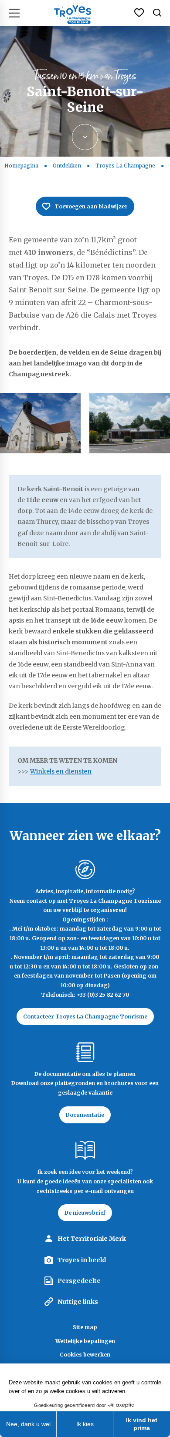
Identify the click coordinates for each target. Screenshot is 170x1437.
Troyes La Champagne (125, 165)
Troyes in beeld (82, 1260)
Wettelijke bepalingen (85, 1341)
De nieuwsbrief (85, 1212)
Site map (85, 1327)
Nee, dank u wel (28, 1423)
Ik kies (85, 1423)
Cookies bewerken (85, 1354)
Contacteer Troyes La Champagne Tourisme (85, 1016)
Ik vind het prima (141, 1424)
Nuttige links (78, 1302)
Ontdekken (67, 165)
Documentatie (85, 1115)
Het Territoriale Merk (92, 1239)
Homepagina (21, 165)
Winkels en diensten (61, 771)
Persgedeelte (79, 1281)
